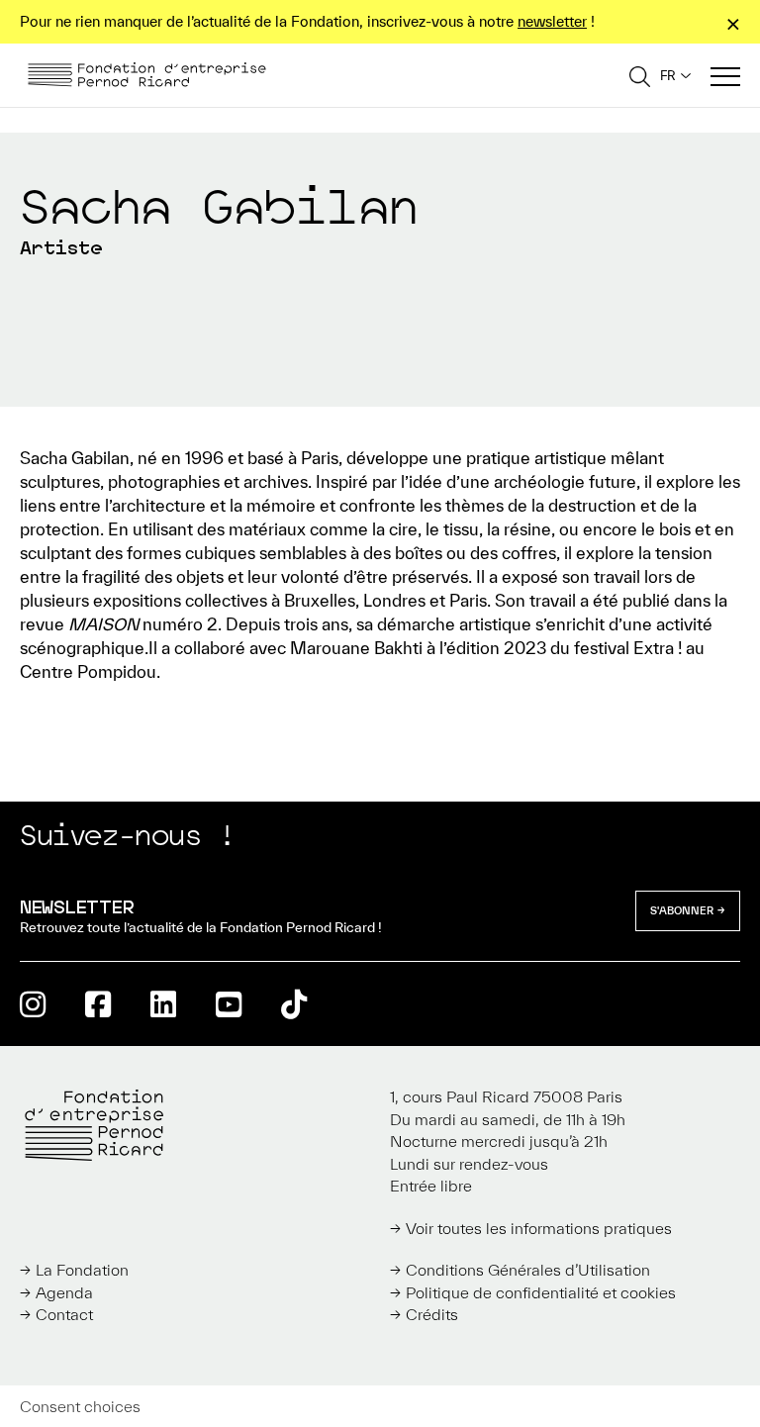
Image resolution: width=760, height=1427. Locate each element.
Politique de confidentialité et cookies (541, 1292)
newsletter (552, 21)
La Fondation (82, 1270)
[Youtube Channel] (228, 1004)
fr (668, 75)
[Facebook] (98, 1004)
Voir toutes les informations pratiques (539, 1228)
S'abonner (681, 910)
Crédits (432, 1314)
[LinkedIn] (163, 1004)
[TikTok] (294, 1004)
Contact (64, 1314)
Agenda (64, 1292)
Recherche (639, 75)
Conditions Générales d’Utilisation (528, 1270)
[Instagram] (33, 1004)
